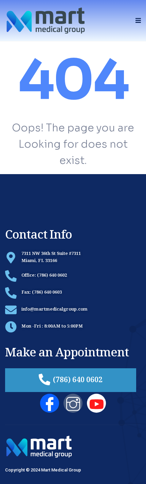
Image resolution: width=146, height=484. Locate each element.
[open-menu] (138, 20)
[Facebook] (49, 403)
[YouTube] (96, 403)
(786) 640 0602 (78, 381)
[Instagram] (73, 403)
